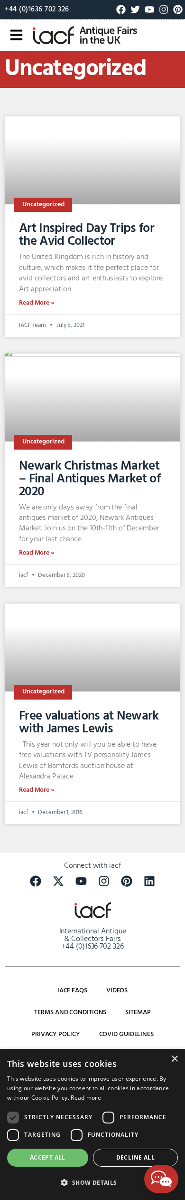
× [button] (174, 1059)
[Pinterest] (178, 9)
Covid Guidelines (126, 1034)
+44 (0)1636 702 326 (37, 9)
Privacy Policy (55, 1034)
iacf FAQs (72, 990)
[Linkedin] (149, 881)
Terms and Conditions (70, 1012)
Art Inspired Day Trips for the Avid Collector (86, 235)
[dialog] (92, 1124)
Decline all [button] (135, 1157)
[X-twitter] (58, 881)
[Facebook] (121, 9)
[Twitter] (135, 9)
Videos (117, 990)
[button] (92, 1183)
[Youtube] (149, 9)
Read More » (37, 303)
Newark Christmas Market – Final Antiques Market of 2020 (89, 479)
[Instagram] (163, 9)
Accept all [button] (47, 1157)
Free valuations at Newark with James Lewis (89, 722)
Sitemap (137, 1012)
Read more (86, 1098)
